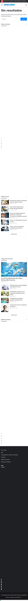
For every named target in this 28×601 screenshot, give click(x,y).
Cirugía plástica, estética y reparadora (9, 454)
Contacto (3, 457)
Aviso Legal (3, 450)
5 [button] (1, 147)
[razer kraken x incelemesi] (14, 600)
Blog (2, 452)
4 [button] (1, 145)
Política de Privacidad (5, 461)
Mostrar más (14, 234)
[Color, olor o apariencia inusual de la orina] (5, 222)
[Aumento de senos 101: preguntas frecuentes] (5, 308)
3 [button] (1, 143)
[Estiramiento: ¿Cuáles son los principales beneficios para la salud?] (5, 293)
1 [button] (1, 138)
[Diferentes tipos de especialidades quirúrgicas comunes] (5, 287)
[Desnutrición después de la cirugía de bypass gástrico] (5, 209)
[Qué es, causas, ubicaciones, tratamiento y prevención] (5, 228)
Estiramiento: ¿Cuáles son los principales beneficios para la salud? (17, 293)
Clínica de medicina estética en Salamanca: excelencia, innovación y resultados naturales (18, 215)
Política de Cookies (5, 459)
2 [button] (1, 140)
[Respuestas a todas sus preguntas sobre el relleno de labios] (5, 202)
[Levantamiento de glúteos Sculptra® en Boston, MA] (5, 300)
